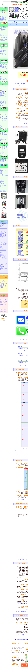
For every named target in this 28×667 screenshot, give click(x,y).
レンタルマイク (22, 353)
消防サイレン (2, 171)
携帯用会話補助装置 (3, 191)
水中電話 (1, 185)
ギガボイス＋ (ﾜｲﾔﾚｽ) (4, 174)
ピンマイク (2, 92)
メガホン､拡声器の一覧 (3, 27)
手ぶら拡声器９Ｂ (3, 17)
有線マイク (4, 84)
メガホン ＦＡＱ (2, 284)
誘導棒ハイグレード (3, 179)
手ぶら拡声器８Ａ (3, 16)
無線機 (4, 145)
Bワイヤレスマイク (3, 110)
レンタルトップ (22, 346)
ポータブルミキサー (3, 103)
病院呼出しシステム (3, 20)
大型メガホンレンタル (3, 242)
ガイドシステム (3, 120)
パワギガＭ (3, 11)
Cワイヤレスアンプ (3, 132)
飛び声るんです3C (3, 151)
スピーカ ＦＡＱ (2, 287)
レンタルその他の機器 (3, 270)
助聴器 (1, 173)
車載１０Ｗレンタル (3, 254)
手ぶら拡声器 (3, 10)
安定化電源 (2, 161)
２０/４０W (2, 64)
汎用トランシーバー (3, 153)
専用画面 (19, 602)
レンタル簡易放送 (22, 362)
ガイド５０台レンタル (3, 262)
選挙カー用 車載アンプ (3, 79)
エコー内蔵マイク (3, 95)
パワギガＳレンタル (3, 235)
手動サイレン (2, 172)
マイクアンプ (2, 100)
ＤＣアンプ (4, 73)
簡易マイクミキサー (3, 101)
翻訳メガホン (2, 28)
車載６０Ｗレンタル (3, 255)
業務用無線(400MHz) (3, 152)
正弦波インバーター (3, 159)
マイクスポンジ (2, 104)
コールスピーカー (3, 50)
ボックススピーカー (3, 54)
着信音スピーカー (3, 180)
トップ (9, 24)
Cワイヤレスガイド (3, 133)
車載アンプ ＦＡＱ (3, 286)
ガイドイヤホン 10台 (4, 146)
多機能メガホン (4, 29)
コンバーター (2, 162)
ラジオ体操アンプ (3, 67)
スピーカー (4, 46)
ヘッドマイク (2, 91)
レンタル (19, 24)
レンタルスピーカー (23, 360)
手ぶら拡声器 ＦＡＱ (3, 283)
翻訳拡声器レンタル (3, 236)
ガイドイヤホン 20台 (4, 147)
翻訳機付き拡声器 (3, 19)
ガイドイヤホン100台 (4, 149)
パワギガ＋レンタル (3, 231)
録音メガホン (4, 30)
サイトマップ (14, 24)
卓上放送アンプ (2, 63)
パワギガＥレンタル (3, 234)
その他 (4, 166)
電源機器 (4, 158)
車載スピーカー (2, 47)
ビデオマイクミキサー (3, 102)
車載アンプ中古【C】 (3, 301)
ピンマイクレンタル (3, 227)
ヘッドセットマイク (3, 89)
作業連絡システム (3, 170)
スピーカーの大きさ (3, 53)
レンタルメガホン (22, 350)
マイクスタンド (2, 99)
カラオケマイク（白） (3, 94)
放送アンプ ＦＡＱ (3, 285)
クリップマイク (2, 93)
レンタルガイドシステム (3, 259)
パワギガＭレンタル (3, 233)
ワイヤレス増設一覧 (4, 134)
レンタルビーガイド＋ (3, 263)
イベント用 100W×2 (4, 135)
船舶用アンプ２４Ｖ (3, 78)
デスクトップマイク (3, 96)
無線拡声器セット (3, 18)
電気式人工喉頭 (2, 190)
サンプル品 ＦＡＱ (3, 280)
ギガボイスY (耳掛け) (4, 175)
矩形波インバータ (3, 160)
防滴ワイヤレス (4, 39)
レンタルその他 (22, 365)
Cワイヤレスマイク (4, 131)
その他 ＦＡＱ (2, 291)
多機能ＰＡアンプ (3, 66)
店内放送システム (3, 113)
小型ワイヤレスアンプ (3, 138)
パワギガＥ (3, 12)
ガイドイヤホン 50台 (4, 148)
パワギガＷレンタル (3, 232)
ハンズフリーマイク (3, 86)
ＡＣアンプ (4, 62)
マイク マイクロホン (3, 85)
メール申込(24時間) (20, 84)
